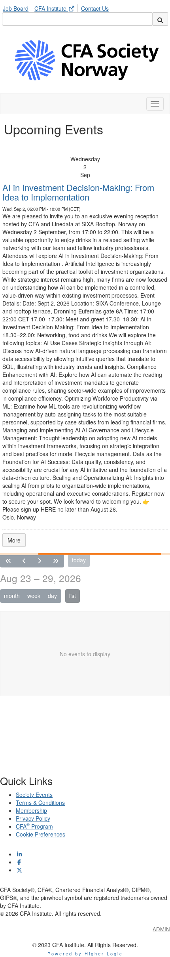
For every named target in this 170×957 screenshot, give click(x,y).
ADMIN (161, 929)
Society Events (34, 794)
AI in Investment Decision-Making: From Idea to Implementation (78, 192)
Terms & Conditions (40, 802)
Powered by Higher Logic (85, 953)
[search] (160, 19)
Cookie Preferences (40, 834)
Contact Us (95, 8)
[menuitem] (18, 7)
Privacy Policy (33, 818)
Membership (31, 810)
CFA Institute (51, 8)
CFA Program (34, 826)
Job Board (15, 8)
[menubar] (57, 7)
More (14, 540)
